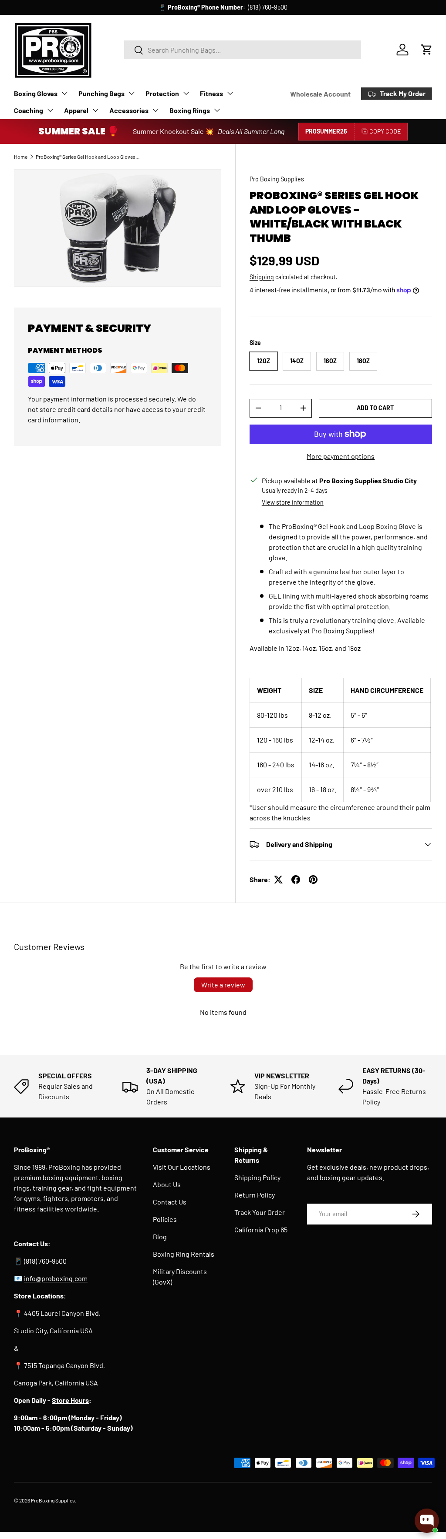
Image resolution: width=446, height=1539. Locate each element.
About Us (167, 1184)
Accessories (129, 110)
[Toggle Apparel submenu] (95, 110)
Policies (165, 1219)
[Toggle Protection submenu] (186, 93)
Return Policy (254, 1195)
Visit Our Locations (181, 1167)
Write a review (223, 984)
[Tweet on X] (278, 879)
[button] (426, 49)
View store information (293, 502)
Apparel (76, 110)
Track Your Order (259, 1212)
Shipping (262, 277)
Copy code (385, 131)
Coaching (28, 110)
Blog (160, 1236)
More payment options (341, 456)
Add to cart (375, 408)
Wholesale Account (320, 94)
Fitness (211, 93)
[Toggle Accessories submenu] (155, 110)
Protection (162, 93)
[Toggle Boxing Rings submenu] (217, 110)
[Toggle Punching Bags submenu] (131, 93)
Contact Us (169, 1202)
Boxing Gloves (35, 93)
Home (20, 157)
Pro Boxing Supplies (277, 179)
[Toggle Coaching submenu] (50, 110)
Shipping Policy (257, 1177)
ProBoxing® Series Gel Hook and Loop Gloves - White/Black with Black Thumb (88, 157)
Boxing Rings (189, 110)
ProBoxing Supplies (53, 1500)
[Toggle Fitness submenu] (230, 93)
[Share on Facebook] (295, 879)
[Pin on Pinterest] (313, 879)
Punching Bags (101, 93)
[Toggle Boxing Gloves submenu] (64, 93)
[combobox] (242, 49)
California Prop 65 (260, 1229)
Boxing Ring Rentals (183, 1254)
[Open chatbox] (427, 1521)
